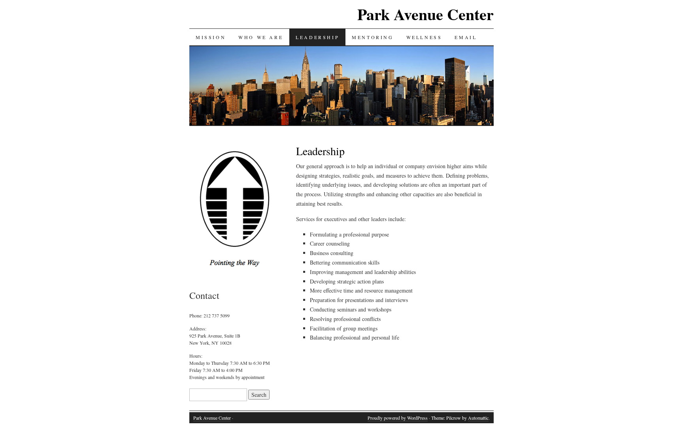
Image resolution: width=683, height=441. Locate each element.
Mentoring (372, 37)
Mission (211, 37)
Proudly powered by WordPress (398, 418)
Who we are (260, 37)
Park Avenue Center (425, 14)
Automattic (478, 418)
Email (466, 37)
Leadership (317, 37)
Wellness (424, 37)
